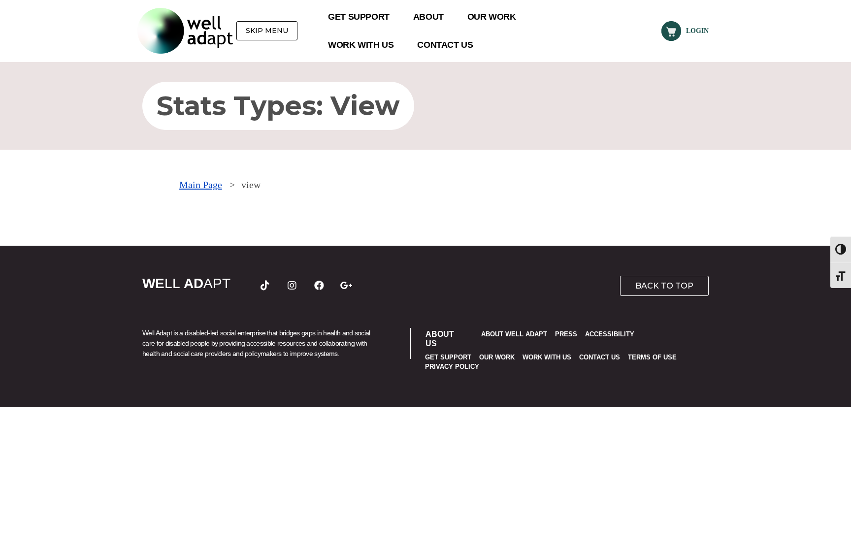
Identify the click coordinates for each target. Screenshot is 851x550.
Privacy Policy (452, 366)
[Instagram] (292, 285)
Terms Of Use (652, 357)
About (428, 17)
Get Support (359, 17)
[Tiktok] (265, 285)
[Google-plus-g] (346, 285)
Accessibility (609, 334)
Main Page (200, 184)
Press (566, 334)
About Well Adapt (514, 334)
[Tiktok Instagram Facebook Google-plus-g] (293, 285)
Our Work (491, 17)
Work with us (360, 45)
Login (697, 30)
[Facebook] (319, 285)
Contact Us (445, 45)
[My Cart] (671, 31)
